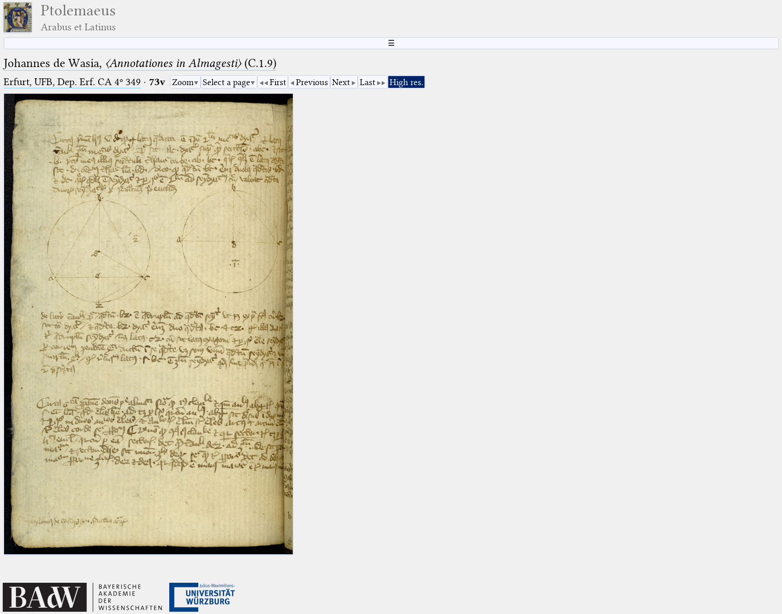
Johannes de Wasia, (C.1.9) (140, 63)
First (278, 82)
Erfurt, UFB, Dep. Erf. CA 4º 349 (72, 82)
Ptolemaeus (78, 17)
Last (367, 82)
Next (341, 82)
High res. (406, 82)
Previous (312, 82)
